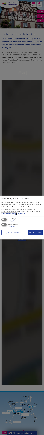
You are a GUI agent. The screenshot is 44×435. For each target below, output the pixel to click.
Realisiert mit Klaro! (37, 237)
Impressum (21, 214)
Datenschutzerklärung (8, 214)
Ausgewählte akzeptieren (12, 232)
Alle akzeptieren (35, 232)
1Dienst (11, 221)
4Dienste (11, 226)
